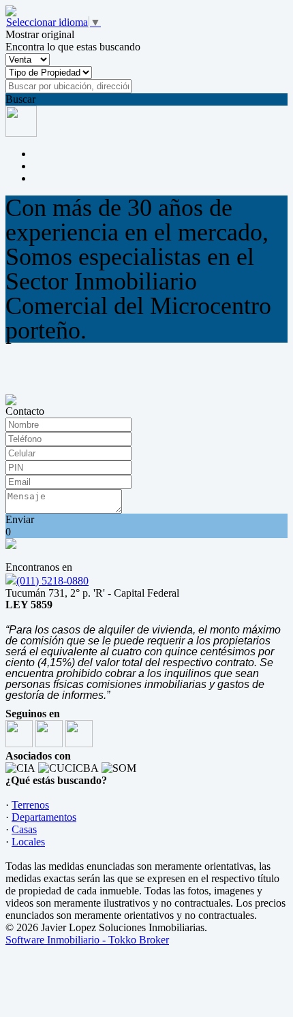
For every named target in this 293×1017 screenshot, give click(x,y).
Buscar (20, 99)
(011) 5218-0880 (52, 580)
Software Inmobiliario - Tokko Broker (87, 939)
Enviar (19, 519)
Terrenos (30, 805)
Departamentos (44, 817)
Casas (24, 829)
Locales (28, 841)
